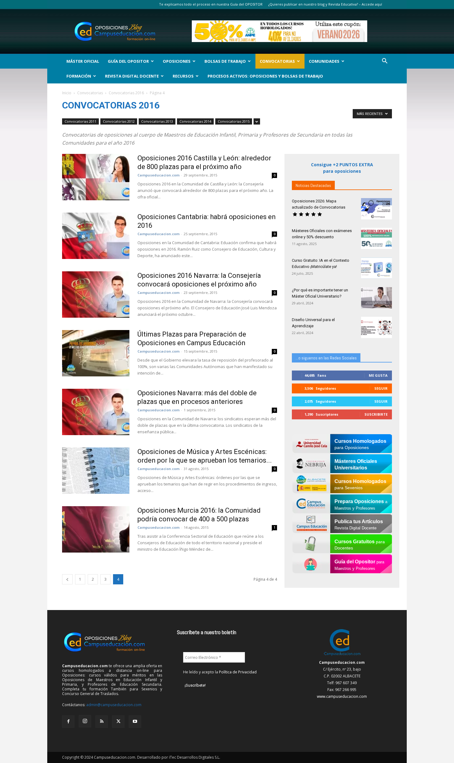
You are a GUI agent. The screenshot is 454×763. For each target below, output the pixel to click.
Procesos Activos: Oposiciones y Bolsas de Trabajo (265, 76)
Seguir (381, 388)
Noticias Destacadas (313, 185)
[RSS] (101, 721)
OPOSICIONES (177, 61)
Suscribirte (376, 414)
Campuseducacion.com (158, 175)
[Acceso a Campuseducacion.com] (342, 656)
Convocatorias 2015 (234, 121)
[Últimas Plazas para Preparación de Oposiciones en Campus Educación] (95, 353)
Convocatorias (277, 61)
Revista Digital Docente (132, 76)
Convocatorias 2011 (80, 121)
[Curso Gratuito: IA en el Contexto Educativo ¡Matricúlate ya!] (376, 268)
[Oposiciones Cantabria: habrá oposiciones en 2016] (95, 236)
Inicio (66, 92)
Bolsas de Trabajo (225, 61)
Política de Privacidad (238, 672)
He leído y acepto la (220, 672)
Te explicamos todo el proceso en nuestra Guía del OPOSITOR (211, 4)
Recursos (183, 76)
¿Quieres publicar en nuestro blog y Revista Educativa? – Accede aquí (325, 4)
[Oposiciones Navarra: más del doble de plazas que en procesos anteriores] (95, 412)
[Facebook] (68, 721)
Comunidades (324, 61)
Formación (78, 76)
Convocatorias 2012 (119, 121)
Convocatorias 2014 (195, 121)
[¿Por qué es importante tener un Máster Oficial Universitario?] (376, 297)
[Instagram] (85, 721)
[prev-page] (67, 579)
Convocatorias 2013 (157, 121)
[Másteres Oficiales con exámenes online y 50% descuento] (376, 238)
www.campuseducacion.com (342, 696)
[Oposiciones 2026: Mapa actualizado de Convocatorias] (376, 208)
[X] (118, 721)
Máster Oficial (82, 61)
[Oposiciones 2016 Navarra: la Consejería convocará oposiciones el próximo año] (95, 294)
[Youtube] (135, 721)
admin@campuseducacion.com (113, 704)
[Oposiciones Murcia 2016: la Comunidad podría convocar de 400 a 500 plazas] (95, 529)
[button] (384, 62)
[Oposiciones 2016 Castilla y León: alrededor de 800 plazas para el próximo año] (95, 177)
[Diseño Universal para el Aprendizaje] (376, 327)
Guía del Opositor (128, 61)
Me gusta (378, 375)
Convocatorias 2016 (126, 92)
